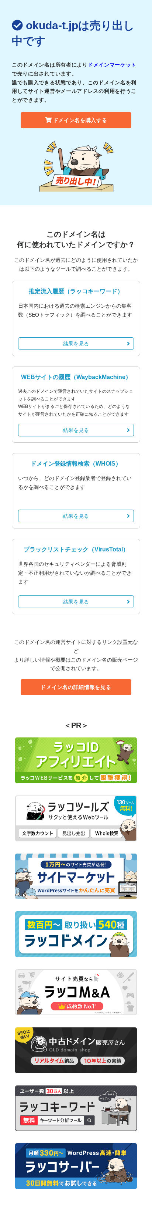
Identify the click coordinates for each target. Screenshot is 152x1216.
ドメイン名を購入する (80, 120)
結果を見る (76, 344)
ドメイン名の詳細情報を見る (76, 687)
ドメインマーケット (112, 65)
